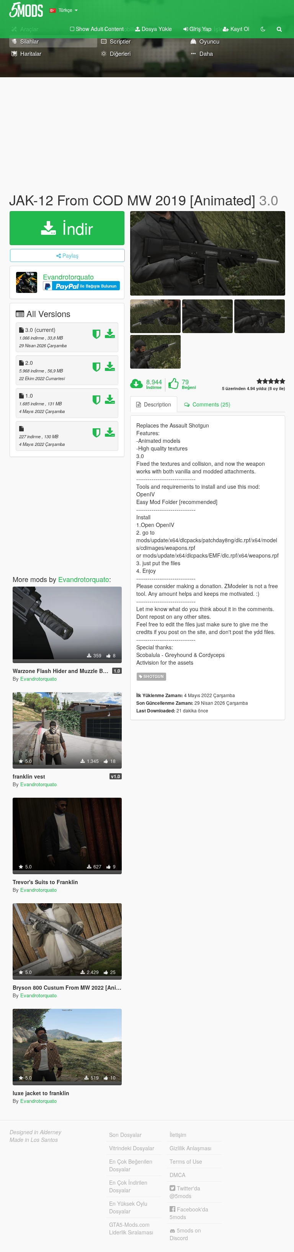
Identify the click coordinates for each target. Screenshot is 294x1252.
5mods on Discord (185, 1234)
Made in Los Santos (34, 1139)
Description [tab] (156, 404)
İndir (75, 227)
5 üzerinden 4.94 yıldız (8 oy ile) (253, 388)
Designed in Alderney (35, 1132)
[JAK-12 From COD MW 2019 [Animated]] (207, 253)
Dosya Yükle (156, 29)
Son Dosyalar (125, 1134)
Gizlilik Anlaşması (190, 1148)
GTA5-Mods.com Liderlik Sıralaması (131, 1228)
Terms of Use (186, 1161)
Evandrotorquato (68, 276)
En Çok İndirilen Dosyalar (128, 1186)
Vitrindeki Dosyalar (131, 1148)
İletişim (178, 1134)
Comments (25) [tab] (209, 404)
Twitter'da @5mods (185, 1192)
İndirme (154, 387)
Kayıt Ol (239, 29)
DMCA (177, 1175)
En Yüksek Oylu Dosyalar (128, 1207)
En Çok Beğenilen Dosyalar (130, 1165)
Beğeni (189, 387)
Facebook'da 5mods (189, 1213)
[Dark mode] (263, 28)
